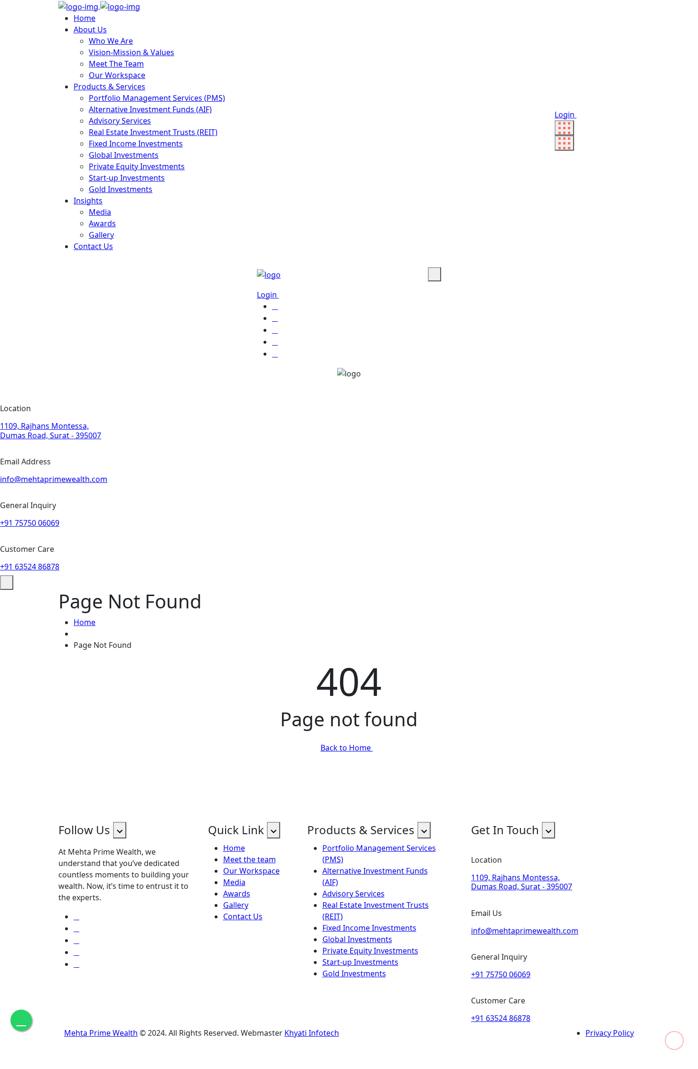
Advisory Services (120, 121)
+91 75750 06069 (29, 523)
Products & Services (109, 86)
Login (565, 114)
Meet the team (249, 859)
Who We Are (111, 41)
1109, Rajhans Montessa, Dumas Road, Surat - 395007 (521, 882)
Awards (102, 223)
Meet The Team (116, 63)
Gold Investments (120, 189)
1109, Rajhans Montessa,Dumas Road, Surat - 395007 (50, 430)
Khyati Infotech (311, 1033)
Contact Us (93, 246)
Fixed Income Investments (136, 143)
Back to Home (347, 747)
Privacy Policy (609, 1033)
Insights (88, 200)
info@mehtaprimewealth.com (53, 479)
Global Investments (124, 155)
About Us (90, 29)
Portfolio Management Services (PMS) (157, 98)
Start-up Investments (127, 178)
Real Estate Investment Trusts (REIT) (153, 132)
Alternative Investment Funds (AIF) (150, 109)
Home (84, 18)
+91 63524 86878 (29, 566)
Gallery (101, 235)
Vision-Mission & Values (131, 52)
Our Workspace (117, 75)
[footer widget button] (119, 830)
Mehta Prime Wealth (101, 1033)
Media (100, 212)
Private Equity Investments (137, 166)
